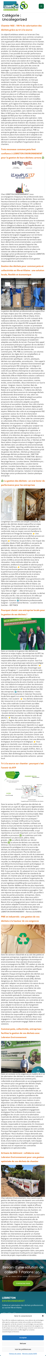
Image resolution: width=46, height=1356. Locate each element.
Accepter (23, 1338)
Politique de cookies (15, 1353)
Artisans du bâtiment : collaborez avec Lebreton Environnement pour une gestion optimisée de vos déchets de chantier (22, 1157)
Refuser (23, 1343)
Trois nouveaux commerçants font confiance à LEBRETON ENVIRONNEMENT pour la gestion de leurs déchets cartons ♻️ (22, 153)
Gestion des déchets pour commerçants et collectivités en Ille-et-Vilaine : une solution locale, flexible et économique (22, 270)
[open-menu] (41, 6)
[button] (43, 1316)
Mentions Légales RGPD (29, 1353)
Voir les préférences (23, 1349)
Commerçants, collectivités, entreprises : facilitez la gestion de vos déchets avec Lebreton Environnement (21, 1033)
